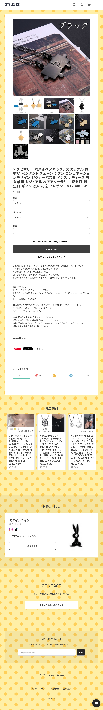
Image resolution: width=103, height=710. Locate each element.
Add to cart (51, 249)
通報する (40, 349)
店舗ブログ (32, 545)
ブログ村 (60, 675)
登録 (81, 652)
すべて (21, 375)
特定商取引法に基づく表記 (61, 689)
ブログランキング (46, 675)
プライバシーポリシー (39, 689)
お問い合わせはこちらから (51, 605)
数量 (15, 225)
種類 (15, 197)
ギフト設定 (18, 212)
